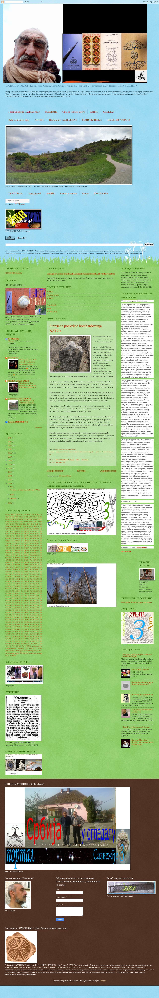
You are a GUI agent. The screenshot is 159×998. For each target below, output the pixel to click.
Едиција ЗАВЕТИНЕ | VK (18, 422)
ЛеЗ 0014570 (16, 622)
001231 (29, 514)
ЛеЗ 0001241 (34, 534)
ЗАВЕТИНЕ (51, 111)
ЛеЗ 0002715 (34, 543)
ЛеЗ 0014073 (25, 584)
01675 (12, 517)
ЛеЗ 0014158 (25, 588)
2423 (24, 524)
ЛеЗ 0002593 (34, 538)
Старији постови (108, 470)
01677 (21, 517)
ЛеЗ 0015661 (16, 646)
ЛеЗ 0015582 (16, 644)
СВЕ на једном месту (73, 111)
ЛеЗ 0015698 (26, 646)
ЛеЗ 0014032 (25, 577)
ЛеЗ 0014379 (16, 610)
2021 (10, 449)
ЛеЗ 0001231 (16, 529)
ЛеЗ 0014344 (16, 605)
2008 (10, 503)
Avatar (85, 193)
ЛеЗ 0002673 (25, 543)
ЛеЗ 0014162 (34, 588)
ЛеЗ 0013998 (34, 574)
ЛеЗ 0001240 (25, 534)
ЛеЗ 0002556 (16, 538)
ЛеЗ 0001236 (25, 531)
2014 (10, 468)
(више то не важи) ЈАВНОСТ (19, 399)
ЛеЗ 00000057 (17, 526)
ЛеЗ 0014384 (34, 610)
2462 (36, 524)
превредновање (37, 646)
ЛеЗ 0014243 (16, 596)
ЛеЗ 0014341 (25, 603)
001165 (13, 514)
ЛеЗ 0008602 (16, 572)
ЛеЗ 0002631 (16, 541)
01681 (26, 517)
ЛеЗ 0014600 (16, 624)
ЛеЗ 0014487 (16, 617)
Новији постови (55, 470)
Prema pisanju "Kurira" (12, 653)
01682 (30, 517)
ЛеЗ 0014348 (34, 605)
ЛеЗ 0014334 (34, 598)
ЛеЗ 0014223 (16, 593)
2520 (40, 524)
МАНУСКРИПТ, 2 (92, 119)
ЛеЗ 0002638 (34, 541)
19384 (26, 522)
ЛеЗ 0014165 (25, 591)
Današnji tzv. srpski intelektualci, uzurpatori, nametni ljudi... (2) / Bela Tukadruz (81, 273)
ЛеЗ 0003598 (25, 555)
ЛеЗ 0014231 (25, 593)
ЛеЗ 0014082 (34, 584)
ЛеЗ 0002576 (25, 538)
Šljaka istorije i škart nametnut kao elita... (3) (142, 711)
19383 (21, 522)
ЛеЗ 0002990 (16, 550)
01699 (40, 517)
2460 (32, 524)
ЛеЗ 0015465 (34, 636)
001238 (34, 514)
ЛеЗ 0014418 (34, 612)
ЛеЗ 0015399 (16, 634)
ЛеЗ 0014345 (25, 605)
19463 (40, 522)
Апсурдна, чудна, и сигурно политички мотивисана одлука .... (137, 655)
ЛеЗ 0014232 (34, 593)
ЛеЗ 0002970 (25, 548)
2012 (10, 476)
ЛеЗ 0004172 (34, 557)
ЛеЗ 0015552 (34, 641)
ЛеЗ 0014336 (16, 600)
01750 (7, 519)
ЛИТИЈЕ (39, 119)
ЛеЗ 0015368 (34, 632)
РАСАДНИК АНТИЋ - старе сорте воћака (136, 602)
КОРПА (50, 193)
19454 (35, 522)
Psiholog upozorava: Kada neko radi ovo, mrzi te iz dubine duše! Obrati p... (28, 362)
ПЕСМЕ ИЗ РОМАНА (118, 119)
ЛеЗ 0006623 (16, 567)
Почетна (81, 470)
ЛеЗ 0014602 (25, 624)
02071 (12, 522)
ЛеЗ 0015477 (25, 639)
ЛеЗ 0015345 (16, 632)
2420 (20, 524)
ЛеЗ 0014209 (34, 591)
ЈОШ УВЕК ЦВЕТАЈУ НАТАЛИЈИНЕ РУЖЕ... (27, 402)
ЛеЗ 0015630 (35, 644)
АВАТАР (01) (101, 193)
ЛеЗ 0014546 (34, 620)
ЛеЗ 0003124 (25, 553)
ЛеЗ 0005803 (25, 562)
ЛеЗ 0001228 (26, 526)
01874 (26, 519)
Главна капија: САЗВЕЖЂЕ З (24, 111)
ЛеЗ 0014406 (16, 612)
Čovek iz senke (35, 648)
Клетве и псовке (68, 193)
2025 (10, 438)
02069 (7, 522)
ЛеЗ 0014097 (25, 586)
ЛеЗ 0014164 (16, 591)
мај (11, 486)
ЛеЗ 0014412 (25, 612)
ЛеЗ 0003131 (34, 553)
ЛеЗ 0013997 (25, 574)
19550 (12, 524)
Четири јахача (13, 358)
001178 (18, 514)
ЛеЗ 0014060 (25, 581)
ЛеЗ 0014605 (16, 627)
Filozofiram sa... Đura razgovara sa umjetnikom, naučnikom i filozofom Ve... (28, 385)
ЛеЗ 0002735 (16, 546)
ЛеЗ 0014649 (16, 629)
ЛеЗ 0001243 (60, 462)
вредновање (9, 526)
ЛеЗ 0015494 (16, 641)
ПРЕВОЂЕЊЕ (14, 339)
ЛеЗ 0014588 (25, 622)
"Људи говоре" (141, 547)
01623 (7, 517)
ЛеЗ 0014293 (16, 598)
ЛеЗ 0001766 (25, 536)
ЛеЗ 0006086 (16, 565)
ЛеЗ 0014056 (16, 581)
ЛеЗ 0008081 (34, 569)
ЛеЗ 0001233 (34, 529)
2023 (10, 441)
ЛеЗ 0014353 (25, 608)
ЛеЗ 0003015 (34, 550)
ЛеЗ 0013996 (16, 574)
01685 (35, 517)
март (12, 494)
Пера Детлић (34, 193)
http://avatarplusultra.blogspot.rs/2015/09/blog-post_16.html (23, 651)
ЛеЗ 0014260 (34, 596)
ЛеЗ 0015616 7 (25, 644)
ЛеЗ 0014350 (16, 608)
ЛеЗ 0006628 (25, 567)
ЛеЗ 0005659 (25, 560)
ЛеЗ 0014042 (16, 579)
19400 (30, 522)
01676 (17, 517)
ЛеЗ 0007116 (16, 569)
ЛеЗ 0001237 (34, 531)
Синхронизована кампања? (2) (16, 648)
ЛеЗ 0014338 (34, 600)
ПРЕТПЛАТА (15, 193)
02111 (17, 522)
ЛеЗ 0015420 (34, 634)
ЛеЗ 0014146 (34, 586)
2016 (10, 460)
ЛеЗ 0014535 (25, 620)
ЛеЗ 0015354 (25, 632)
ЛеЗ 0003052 (16, 553)
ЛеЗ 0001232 (25, 529)
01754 (12, 519)
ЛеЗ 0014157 (16, 588)
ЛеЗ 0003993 (16, 557)
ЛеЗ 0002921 (16, 548)
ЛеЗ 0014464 (25, 615)
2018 (10, 453)
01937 (30, 519)
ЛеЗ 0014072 (16, 584)
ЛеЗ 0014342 (34, 603)
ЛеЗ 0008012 (25, 569)
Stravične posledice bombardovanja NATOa (25, 490)
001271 (39, 514)
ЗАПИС (94, 111)
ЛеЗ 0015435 (25, 636)
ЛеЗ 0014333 (25, 598)
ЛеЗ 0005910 (34, 562)
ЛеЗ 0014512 (34, 617)
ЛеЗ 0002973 (34, 548)
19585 (16, 524)
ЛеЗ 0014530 (16, 620)
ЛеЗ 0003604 (34, 555)
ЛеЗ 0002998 (25, 550)
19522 (7, 524)
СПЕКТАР (108, 111)
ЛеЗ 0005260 (16, 560)
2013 (10, 472)
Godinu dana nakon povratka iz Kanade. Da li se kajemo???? (142, 683)
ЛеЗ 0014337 (25, 600)
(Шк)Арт (11, 341)
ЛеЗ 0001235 (16, 531)
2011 (10, 479)
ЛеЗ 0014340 (16, 603)
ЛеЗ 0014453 (16, 615)
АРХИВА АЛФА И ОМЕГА (18, 381)
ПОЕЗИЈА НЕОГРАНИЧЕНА (142, 694)
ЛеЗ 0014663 (25, 629)
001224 (23, 514)
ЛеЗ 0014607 (34, 627)
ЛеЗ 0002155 (34, 536)
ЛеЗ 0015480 (34, 639)
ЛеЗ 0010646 (25, 572)
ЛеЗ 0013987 (34, 572)
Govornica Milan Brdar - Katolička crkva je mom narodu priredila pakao (142, 742)
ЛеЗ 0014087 (16, 586)
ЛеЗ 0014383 (25, 610)
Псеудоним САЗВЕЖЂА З (63, 119)
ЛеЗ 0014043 (25, 579)
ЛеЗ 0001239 (16, 534)
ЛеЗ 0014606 (25, 627)
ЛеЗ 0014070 (34, 581)
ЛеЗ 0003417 (16, 555)
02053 (40, 519)
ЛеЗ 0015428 (16, 636)
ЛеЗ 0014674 (34, 629)
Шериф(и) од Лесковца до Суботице (136, 727)
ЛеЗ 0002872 (34, 546)
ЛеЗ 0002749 (25, 546)
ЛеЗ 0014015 (16, 577)
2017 (10, 457)
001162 (7, 514)
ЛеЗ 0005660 (34, 560)
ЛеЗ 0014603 (34, 624)
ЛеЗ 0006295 (34, 565)
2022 (10, 445)
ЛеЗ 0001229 (35, 526)
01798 (21, 519)
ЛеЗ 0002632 (25, 541)
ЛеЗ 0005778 (16, 562)
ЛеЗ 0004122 (25, 557)
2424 (28, 524)
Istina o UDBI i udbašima (140, 669)
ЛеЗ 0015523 (25, 641)
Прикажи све (38, 427)
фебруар (13, 498)
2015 (10, 464)
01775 (17, 519)
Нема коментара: (82, 460)
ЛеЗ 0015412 (25, 634)
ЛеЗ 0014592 (34, 622)
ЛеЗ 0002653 (16, 543)
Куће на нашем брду (19, 119)
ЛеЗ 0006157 (25, 565)
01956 (35, 519)
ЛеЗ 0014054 (34, 579)
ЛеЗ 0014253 (25, 596)
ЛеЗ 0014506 (25, 617)
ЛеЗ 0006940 (34, 567)
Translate (22, 204)
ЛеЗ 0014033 (34, 577)
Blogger (103, 980)
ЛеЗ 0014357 (34, 608)
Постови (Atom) (65, 476)
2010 (10, 483)
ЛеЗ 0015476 (16, 639)
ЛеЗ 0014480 (34, 615)
